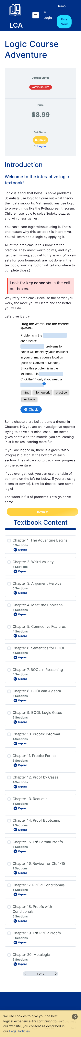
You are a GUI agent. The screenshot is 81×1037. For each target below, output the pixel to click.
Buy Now (64, 21)
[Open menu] (35, 15)
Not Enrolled (41, 87)
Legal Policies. (19, 1031)
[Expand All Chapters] (40, 529)
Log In (41, 146)
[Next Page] (56, 974)
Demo (61, 6)
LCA (16, 25)
